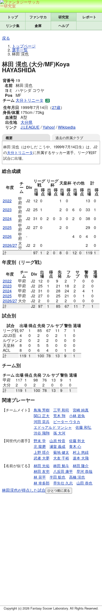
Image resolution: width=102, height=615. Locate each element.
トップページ (24, 46)
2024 (7, 218)
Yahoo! (49, 127)
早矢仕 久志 (63, 483)
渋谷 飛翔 (42, 433)
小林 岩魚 (77, 415)
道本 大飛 (81, 458)
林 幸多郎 (42, 483)
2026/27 (10, 245)
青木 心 (75, 446)
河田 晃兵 (42, 421)
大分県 (26, 122)
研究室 (63, 16)
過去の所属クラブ (69, 137)
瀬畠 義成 (57, 446)
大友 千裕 (61, 458)
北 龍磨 (40, 446)
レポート (89, 16)
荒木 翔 (59, 415)
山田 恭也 (84, 483)
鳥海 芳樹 (42, 409)
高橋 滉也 (77, 477)
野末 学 (40, 440)
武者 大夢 (42, 458)
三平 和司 (61, 409)
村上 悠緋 (81, 452)
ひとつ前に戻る (59, 490)
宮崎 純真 (81, 409)
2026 (7, 236)
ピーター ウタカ (66, 421)
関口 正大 (42, 415)
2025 (7, 227)
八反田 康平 (63, 471)
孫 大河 (59, 433)
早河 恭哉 (84, 471)
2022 (7, 201)
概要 (9, 137)
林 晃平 (40, 477)
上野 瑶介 (42, 452)
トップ (12, 16)
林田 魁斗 (61, 465)
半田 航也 (57, 477)
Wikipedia (67, 127)
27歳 (56, 107)
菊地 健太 (61, 452)
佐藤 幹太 (77, 440)
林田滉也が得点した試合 (24, 490)
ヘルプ (63, 25)
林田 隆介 (81, 465)
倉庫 (38, 25)
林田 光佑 (42, 465)
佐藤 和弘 (83, 427)
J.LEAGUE (30, 127)
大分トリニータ (29, 100)
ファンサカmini (38, 17)
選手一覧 (20, 50)
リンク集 (13, 25)
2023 (7, 209)
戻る (6, 38)
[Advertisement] (51, 551)
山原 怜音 (57, 440)
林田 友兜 (42, 471)
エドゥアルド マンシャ (53, 427)
